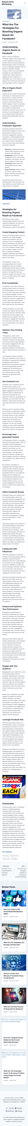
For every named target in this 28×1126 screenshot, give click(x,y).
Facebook (5, 855)
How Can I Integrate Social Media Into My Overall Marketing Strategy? (13, 1040)
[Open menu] (24, 3)
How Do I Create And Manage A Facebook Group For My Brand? (13, 976)
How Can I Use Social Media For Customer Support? (7, 870)
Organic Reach (14, 855)
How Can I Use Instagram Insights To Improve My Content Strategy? (20, 871)
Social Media (5, 21)
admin (5, 42)
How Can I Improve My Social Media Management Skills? (13, 911)
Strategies (14, 858)
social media (6, 858)
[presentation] (14, 898)
